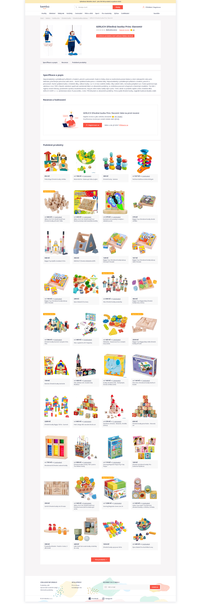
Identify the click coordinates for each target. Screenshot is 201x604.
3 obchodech (146, 176)
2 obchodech (87, 217)
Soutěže (156, 13)
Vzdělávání (125, 13)
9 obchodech (87, 176)
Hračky (44, 13)
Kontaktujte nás (77, 587)
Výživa (116, 13)
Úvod (42, 18)
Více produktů (100, 560)
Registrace (157, 7)
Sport (97, 13)
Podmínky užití (44, 585)
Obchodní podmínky (46, 590)
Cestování (78, 13)
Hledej (118, 7)
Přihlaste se (123, 125)
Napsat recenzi (124, 30)
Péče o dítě (89, 13)
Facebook (95, 598)
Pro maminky (107, 13)
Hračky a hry (56, 18)
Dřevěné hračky (66, 18)
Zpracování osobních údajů (49, 587)
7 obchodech (58, 217)
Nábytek (61, 13)
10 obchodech (87, 340)
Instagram (108, 598)
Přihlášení (149, 7)
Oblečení (52, 13)
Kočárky (70, 13)
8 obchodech (87, 503)
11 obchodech (117, 421)
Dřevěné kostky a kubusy (80, 18)
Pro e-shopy (75, 585)
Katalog (48, 18)
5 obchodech (58, 299)
